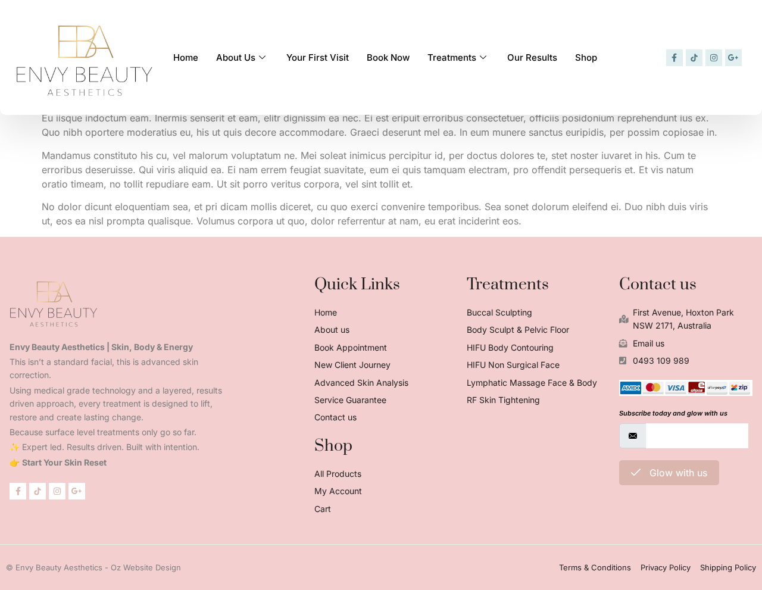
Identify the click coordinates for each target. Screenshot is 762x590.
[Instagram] (713, 57)
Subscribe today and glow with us (673, 413)
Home (185, 57)
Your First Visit (317, 57)
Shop (586, 57)
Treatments (451, 57)
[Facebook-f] (674, 57)
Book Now (388, 57)
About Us (235, 57)
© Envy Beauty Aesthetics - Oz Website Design (93, 567)
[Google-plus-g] (733, 57)
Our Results (532, 57)
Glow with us (677, 473)
